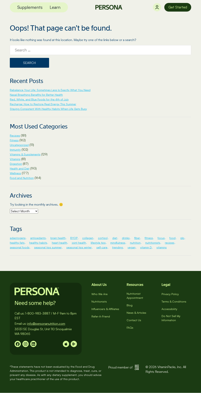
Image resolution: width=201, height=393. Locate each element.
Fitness (14, 140)
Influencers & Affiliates (105, 309)
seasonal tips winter (79, 247)
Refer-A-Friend (100, 316)
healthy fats (17, 242)
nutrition (135, 242)
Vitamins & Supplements (25, 154)
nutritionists (152, 242)
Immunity (15, 149)
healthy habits (38, 242)
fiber (137, 238)
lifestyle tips (98, 242)
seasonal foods (19, 247)
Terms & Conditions (174, 301)
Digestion (16, 163)
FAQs (130, 327)
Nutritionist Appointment (135, 295)
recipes (169, 242)
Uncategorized (19, 145)
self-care (101, 247)
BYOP (74, 238)
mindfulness (117, 242)
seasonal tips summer (48, 247)
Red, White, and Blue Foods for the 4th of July (39, 99)
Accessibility (169, 309)
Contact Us (134, 320)
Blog (129, 305)
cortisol (103, 238)
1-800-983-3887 (37, 313)
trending (117, 247)
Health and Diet (19, 168)
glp (182, 238)
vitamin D (146, 247)
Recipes (15, 135)
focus (161, 238)
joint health (79, 242)
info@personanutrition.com (46, 324)
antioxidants (38, 238)
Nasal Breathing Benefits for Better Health (36, 94)
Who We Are (99, 294)
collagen (87, 238)
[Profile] (157, 7)
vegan (131, 247)
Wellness (15, 173)
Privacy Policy (170, 294)
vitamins (161, 247)
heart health (59, 242)
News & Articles (136, 312)
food (172, 238)
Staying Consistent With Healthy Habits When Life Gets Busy (48, 108)
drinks (126, 238)
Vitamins (15, 159)
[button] (30, 7)
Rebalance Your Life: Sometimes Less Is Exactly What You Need (50, 90)
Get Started (177, 7)
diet (114, 238)
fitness (149, 238)
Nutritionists (99, 301)
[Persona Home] (108, 7)
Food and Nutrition (22, 178)
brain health (58, 238)
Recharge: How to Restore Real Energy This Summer (43, 104)
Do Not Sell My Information (171, 318)
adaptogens (18, 238)
